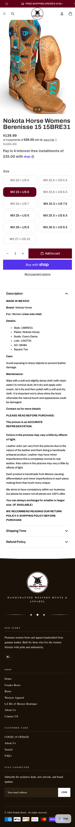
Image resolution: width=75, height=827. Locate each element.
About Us (10, 710)
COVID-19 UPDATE (17, 737)
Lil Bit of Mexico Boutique (21, 704)
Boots (8, 691)
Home (8, 678)
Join (64, 792)
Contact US (11, 716)
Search (8, 749)
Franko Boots (12, 685)
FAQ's (8, 755)
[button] (37, 140)
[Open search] (12, 13)
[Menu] (4, 13)
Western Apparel (14, 697)
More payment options (38, 274)
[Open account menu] (62, 13)
